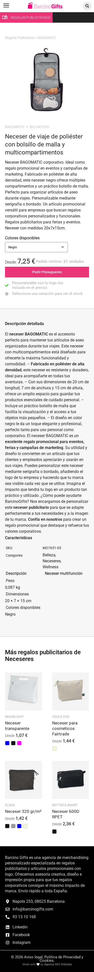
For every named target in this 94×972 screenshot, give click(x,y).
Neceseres (52, 561)
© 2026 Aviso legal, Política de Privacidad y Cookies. (47, 959)
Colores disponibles (22, 238)
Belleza (49, 555)
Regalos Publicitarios (20, 38)
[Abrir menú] (6, 7)
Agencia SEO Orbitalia (58, 964)
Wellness (50, 567)
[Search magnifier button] (87, 6)
